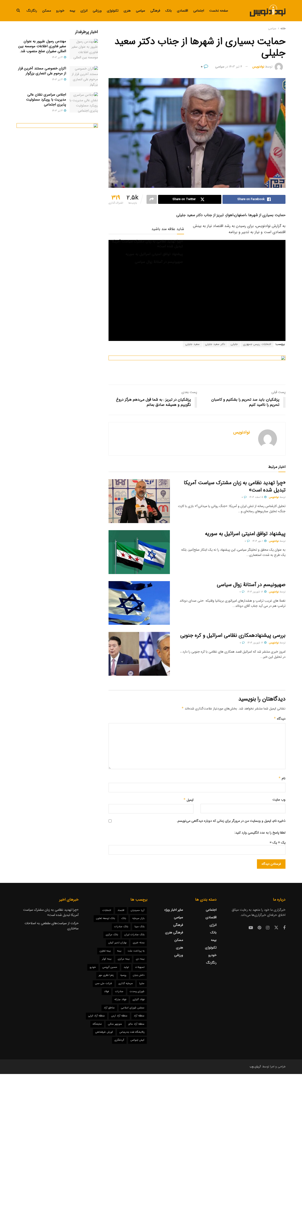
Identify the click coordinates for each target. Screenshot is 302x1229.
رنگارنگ (32, 10)
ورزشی (97, 10)
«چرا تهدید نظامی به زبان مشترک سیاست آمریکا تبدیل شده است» (147, 244)
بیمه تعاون (105, 951)
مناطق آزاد (109, 1008)
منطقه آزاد (139, 1016)
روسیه (123, 975)
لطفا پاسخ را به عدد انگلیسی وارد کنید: (259, 832)
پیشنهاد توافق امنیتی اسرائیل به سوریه (154, 254)
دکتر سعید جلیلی (215, 344)
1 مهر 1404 (258, 541)
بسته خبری (138, 943)
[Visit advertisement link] (197, 367)
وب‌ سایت (279, 799)
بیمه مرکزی (124, 959)
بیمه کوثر (106, 959)
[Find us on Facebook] (284, 928)
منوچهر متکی (115, 1024)
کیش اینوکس (137, 1040)
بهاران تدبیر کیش (117, 943)
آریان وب (255, 1066)
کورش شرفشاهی (104, 1032)
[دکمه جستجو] (18, 10)
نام (281, 778)
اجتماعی (198, 10)
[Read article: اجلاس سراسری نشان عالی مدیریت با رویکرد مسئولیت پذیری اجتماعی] (84, 102)
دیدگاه (279, 718)
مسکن (46, 10)
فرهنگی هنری (174, 932)
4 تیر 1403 (235, 66)
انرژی (84, 10)
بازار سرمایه (138, 918)
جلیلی (234, 344)
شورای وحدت (137, 992)
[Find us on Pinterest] (259, 928)
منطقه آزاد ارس (119, 1016)
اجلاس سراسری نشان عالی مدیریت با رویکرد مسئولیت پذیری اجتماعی (46, 99)
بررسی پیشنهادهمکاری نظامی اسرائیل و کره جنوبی (232, 635)
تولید (126, 967)
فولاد (106, 992)
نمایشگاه (97, 1024)
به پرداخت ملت (136, 951)
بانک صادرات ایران (134, 935)
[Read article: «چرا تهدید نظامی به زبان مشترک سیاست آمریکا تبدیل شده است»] (139, 501)
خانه (283, 28)
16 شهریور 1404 (255, 592)
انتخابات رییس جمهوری (257, 344)
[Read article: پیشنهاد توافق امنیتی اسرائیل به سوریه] (139, 552)
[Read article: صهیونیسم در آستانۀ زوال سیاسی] (139, 603)
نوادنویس (258, 66)
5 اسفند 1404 (256, 497)
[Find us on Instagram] (267, 928)
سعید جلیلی (192, 344)
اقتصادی (182, 10)
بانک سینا (139, 927)
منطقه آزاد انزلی (96, 1016)
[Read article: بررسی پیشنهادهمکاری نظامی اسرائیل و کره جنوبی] (139, 654)
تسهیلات (139, 967)
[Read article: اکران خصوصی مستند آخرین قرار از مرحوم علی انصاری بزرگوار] (84, 76)
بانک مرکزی (112, 935)
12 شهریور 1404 (255, 643)
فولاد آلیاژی (138, 1000)
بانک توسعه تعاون (105, 918)
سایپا (141, 984)
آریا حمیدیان (137, 910)
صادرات (119, 992)
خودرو (60, 10)
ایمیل (188, 799)
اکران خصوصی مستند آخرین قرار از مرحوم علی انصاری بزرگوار (42, 71)
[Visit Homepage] (267, 11)
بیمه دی (140, 959)
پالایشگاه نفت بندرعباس (131, 1032)
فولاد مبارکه (120, 1000)
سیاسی (140, 10)
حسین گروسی (109, 967)
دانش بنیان (138, 975)
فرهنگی (155, 10)
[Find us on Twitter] (276, 928)
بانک (168, 10)
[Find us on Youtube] (251, 928)
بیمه (72, 10)
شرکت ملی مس (103, 984)
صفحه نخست (218, 10)
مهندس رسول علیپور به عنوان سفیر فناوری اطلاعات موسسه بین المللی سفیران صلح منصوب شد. (42, 46)
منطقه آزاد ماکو (136, 1024)
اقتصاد (120, 910)
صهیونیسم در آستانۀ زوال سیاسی (159, 262)
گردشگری (119, 1040)
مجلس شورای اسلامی (132, 1008)
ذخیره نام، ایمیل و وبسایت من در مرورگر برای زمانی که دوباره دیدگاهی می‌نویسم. (231, 820)
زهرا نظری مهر (106, 975)
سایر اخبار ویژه (173, 909)
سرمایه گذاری (125, 984)
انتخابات (106, 910)
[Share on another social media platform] (152, 199)
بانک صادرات (121, 927)
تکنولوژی (112, 10)
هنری (127, 10)
